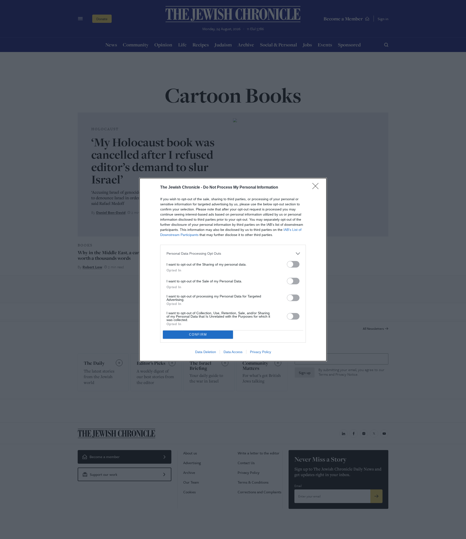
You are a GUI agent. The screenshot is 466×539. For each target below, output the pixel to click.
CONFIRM (198, 334)
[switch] (293, 264)
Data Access (233, 352)
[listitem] (233, 253)
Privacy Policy (260, 352)
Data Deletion (205, 352)
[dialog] (233, 269)
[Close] (317, 187)
